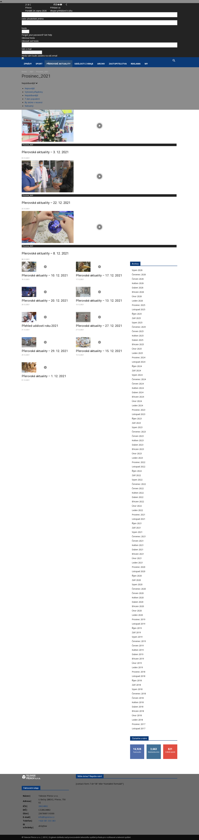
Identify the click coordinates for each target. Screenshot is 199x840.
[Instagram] (56, 4)
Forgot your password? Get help (37, 34)
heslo (24, 28)
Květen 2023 (138, 440)
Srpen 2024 (137, 375)
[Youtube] (61, 4)
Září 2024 (136, 370)
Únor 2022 (137, 505)
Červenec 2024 (139, 379)
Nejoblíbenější (31, 95)
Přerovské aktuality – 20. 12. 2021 (45, 300)
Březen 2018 (138, 711)
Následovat (153, 745)
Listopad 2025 (138, 309)
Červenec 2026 (139, 274)
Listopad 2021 (138, 519)
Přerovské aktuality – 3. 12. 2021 (45, 152)
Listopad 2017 (138, 728)
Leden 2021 (137, 562)
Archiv (101, 63)
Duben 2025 (137, 340)
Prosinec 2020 (138, 567)
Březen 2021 (138, 553)
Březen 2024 (138, 396)
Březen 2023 (138, 449)
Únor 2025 (137, 348)
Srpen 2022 (137, 479)
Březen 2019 (138, 658)
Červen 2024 (138, 383)
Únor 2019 (137, 663)
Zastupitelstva (118, 63)
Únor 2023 (137, 453)
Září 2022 (136, 475)
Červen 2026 (138, 278)
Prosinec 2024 (138, 357)
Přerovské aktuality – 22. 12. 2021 (46, 203)
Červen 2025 (138, 331)
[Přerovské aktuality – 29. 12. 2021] (45, 342)
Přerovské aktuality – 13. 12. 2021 (99, 300)
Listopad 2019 (138, 623)
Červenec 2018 (139, 693)
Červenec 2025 (139, 326)
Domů (24, 71)
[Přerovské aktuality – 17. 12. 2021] (99, 267)
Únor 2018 (137, 715)
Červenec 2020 (139, 588)
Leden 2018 (137, 719)
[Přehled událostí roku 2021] (45, 317)
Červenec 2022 (139, 484)
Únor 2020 (137, 610)
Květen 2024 (138, 388)
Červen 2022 (138, 488)
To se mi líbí (137, 745)
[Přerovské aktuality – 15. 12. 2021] (99, 342)
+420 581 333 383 (47, 820)
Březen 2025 (138, 344)
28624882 (43, 806)
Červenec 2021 (139, 536)
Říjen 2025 (137, 313)
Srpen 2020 (137, 584)
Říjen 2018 (137, 680)
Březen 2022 (138, 501)
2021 (32, 71)
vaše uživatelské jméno (33, 18)
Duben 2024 (137, 392)
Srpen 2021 (137, 532)
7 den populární (32, 99)
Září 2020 (136, 580)
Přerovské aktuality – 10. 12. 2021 (45, 275)
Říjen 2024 (137, 366)
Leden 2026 (137, 300)
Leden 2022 (137, 510)
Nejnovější (30, 88)
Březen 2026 (138, 292)
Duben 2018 (137, 706)
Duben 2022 (137, 497)
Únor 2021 (137, 558)
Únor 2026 (137, 296)
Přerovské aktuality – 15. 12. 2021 (99, 351)
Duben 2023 (137, 444)
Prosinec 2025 (138, 305)
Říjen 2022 (137, 471)
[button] (173, 61)
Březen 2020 (138, 606)
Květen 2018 (138, 702)
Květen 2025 (138, 335)
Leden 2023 (137, 457)
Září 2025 (136, 318)
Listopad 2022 (138, 466)
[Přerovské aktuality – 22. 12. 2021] (99, 176)
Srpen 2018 (137, 689)
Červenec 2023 (139, 431)
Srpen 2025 (137, 322)
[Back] (66, 4)
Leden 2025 (137, 353)
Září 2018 (136, 684)
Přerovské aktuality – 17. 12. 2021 (99, 275)
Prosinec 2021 (138, 514)
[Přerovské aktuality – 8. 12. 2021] (99, 227)
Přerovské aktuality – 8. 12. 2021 (45, 253)
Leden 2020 (137, 615)
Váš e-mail (26, 49)
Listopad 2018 (138, 676)
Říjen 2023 (137, 418)
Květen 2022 (138, 492)
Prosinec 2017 (138, 724)
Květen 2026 (138, 283)
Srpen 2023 (137, 427)
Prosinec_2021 (28, 145)
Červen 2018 (138, 698)
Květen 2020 (138, 597)
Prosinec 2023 (138, 409)
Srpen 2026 (137, 270)
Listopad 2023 (138, 414)
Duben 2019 (137, 654)
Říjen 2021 (137, 523)
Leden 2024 (137, 405)
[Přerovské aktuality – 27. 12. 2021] (99, 317)
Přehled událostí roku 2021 (40, 326)
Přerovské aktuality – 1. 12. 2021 (44, 376)
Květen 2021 (138, 545)
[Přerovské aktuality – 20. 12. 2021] (45, 292)
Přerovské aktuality (58, 63)
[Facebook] (54, 4)
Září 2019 (136, 632)
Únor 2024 (137, 401)
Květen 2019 (138, 650)
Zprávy (28, 63)
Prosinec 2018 (138, 671)
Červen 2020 (138, 593)
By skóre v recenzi (33, 102)
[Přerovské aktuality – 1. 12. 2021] (45, 367)
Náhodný (29, 106)
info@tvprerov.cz (46, 817)
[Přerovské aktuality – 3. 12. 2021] (99, 126)
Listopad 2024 (138, 361)
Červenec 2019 (139, 641)
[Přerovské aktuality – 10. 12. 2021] (45, 267)
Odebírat (170, 745)
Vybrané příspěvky (34, 92)
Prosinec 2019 (138, 619)
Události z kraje (83, 63)
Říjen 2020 (137, 575)
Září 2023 (136, 423)
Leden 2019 (137, 667)
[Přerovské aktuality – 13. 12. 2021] (99, 292)
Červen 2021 (138, 540)
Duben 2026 (137, 287)
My (146, 63)
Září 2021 (136, 527)
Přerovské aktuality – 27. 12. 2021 (99, 326)
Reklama (136, 63)
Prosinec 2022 (138, 462)
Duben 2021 (137, 549)
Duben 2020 (137, 601)
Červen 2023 (138, 436)
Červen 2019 (138, 645)
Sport (39, 63)
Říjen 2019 (137, 628)
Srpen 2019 (137, 636)
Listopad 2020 (138, 571)
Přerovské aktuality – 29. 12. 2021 (45, 351)
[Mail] (59, 4)
